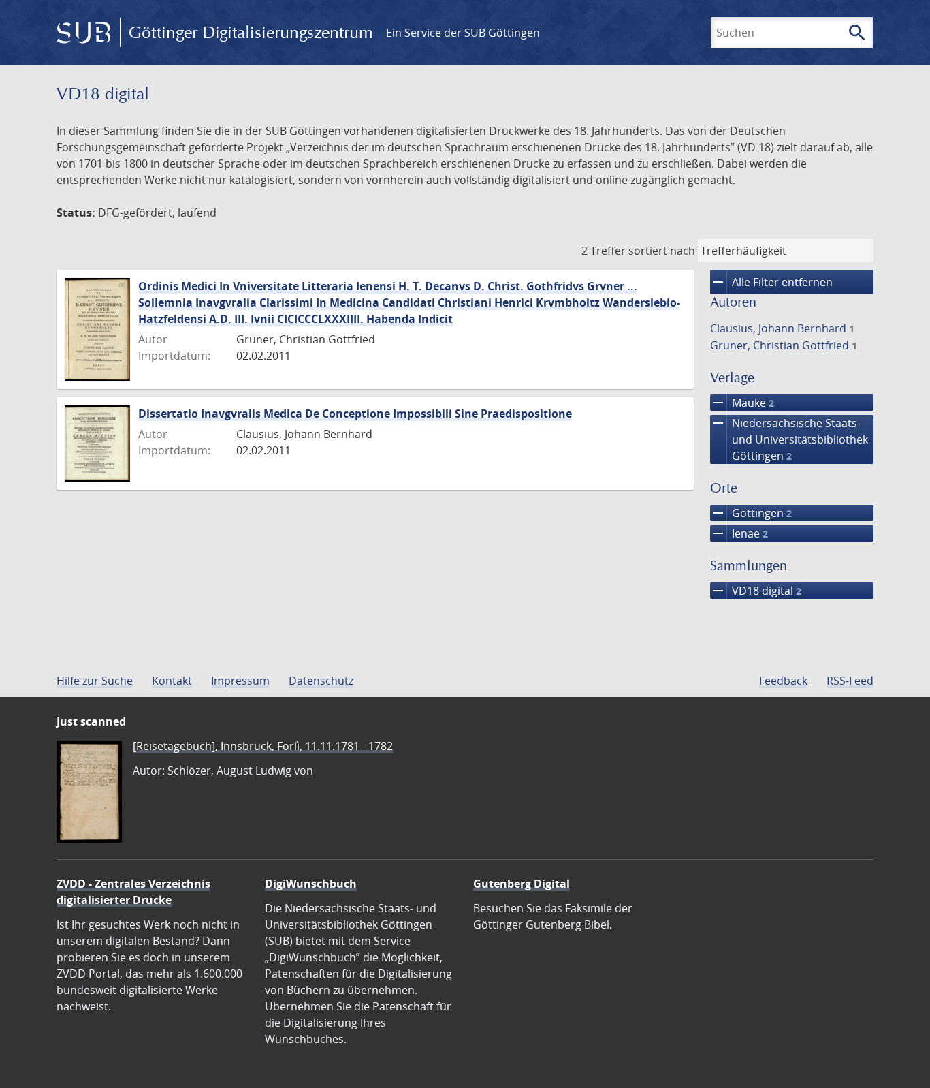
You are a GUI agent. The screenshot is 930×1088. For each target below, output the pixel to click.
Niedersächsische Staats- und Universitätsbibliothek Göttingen (789, 439)
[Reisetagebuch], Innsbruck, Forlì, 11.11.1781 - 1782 (263, 746)
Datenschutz (321, 680)
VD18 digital (755, 590)
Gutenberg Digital (521, 883)
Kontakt (172, 680)
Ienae (739, 533)
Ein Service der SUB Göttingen (463, 32)
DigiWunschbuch (311, 883)
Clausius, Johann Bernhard (782, 328)
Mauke (742, 402)
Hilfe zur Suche (95, 680)
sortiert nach (661, 250)
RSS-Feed (850, 680)
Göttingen (751, 513)
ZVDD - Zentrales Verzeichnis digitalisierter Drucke (133, 891)
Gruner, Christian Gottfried (783, 345)
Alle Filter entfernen (771, 282)
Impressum (240, 680)
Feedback (783, 680)
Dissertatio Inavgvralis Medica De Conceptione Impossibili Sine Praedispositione (355, 413)
